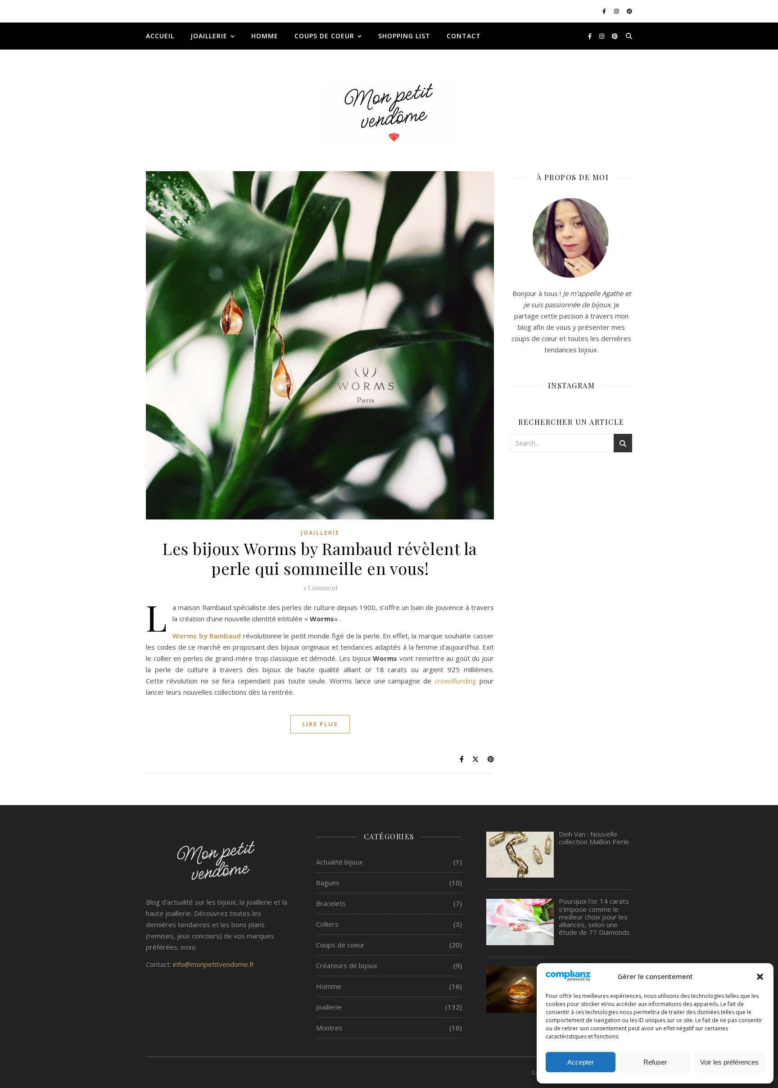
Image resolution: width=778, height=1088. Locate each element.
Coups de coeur (324, 36)
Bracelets (331, 903)
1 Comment (320, 587)
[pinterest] (629, 11)
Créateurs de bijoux (346, 965)
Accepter (580, 1062)
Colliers (327, 924)
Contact (464, 36)
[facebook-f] (604, 11)
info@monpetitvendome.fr (213, 964)
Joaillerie (208, 36)
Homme (264, 36)
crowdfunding (455, 680)
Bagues (327, 882)
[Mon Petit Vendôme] (389, 113)
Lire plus (320, 724)
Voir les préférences (729, 1062)
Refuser (655, 1062)
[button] (759, 976)
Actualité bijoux (339, 861)
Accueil (160, 36)
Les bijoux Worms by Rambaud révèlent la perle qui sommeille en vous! (320, 558)
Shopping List (404, 36)
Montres (329, 1027)
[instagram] (617, 11)
